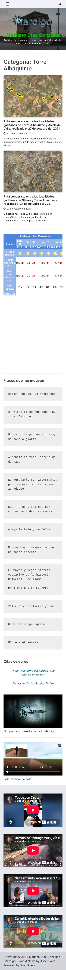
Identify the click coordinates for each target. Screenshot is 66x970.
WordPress (27, 965)
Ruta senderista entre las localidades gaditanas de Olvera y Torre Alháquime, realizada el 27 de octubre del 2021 (31, 200)
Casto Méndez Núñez (40, 683)
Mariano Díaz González (33, 35)
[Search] (59, 4)
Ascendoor (47, 961)
